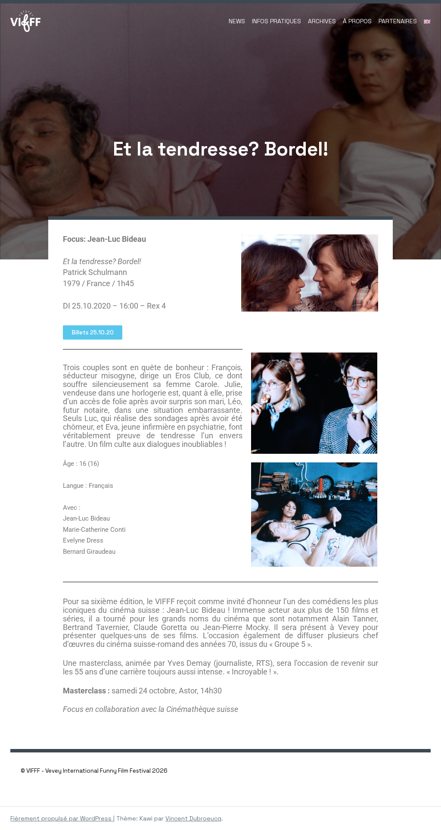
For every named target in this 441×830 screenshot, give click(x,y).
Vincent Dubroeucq (193, 818)
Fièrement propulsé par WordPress (61, 818)
